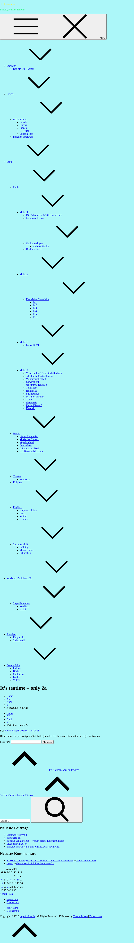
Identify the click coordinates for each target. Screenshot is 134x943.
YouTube (24, 606)
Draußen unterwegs (23, 136)
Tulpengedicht (14, 837)
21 (8, 886)
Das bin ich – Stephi (23, 68)
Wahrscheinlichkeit (36, 379)
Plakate (17, 668)
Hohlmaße (31, 390)
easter (22, 513)
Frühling (24, 547)
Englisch (17, 507)
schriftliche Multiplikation (39, 376)
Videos (16, 680)
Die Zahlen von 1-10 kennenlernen (44, 215)
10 (18, 879)
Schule (10, 161)
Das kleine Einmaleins (37, 299)
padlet (23, 609)
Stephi (7, 730)
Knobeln (30, 408)
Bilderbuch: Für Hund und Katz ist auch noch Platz (33, 846)
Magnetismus (26, 550)
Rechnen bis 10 (34, 249)
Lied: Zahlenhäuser (16, 843)
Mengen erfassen (35, 218)
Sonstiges (11, 634)
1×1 (35, 302)
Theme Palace (80, 916)
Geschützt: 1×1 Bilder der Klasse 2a (35, 863)
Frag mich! (18, 637)
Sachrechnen (32, 393)
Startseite (11, 65)
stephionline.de (8, 4)
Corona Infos (13, 665)
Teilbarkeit (31, 387)
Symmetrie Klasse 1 (17, 834)
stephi (10, 863)
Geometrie (31, 402)
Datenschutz (13, 902)
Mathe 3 (24, 342)
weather (24, 519)
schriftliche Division (36, 384)
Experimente (26, 133)
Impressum (12, 899)
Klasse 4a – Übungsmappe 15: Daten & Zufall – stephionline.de (40, 860)
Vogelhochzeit (27, 442)
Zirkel (29, 399)
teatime (23, 516)
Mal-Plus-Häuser (35, 396)
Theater (17, 476)
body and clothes (28, 510)
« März (3, 893)
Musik (16, 433)
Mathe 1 (24, 212)
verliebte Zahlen (41, 246)
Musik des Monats (29, 439)
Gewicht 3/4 (32, 345)
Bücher (23, 125)
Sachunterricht (20, 544)
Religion (17, 482)
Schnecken (25, 553)
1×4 (35, 311)
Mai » (12, 893)
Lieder (16, 677)
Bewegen (24, 130)
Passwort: (5, 741)
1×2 (35, 305)
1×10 (35, 317)
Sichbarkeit (19, 640)
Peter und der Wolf (29, 448)
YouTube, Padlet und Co (19, 578)
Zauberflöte (26, 445)
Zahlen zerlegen (34, 243)
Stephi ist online (21, 603)
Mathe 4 (24, 370)
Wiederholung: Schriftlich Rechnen (44, 373)
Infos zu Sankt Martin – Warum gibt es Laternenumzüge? (36, 840)
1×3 (35, 308)
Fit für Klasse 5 (34, 405)
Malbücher (18, 674)
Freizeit (10, 94)
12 (1, 883)
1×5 (35, 314)
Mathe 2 (24, 274)
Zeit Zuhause (20, 119)
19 (1, 886)
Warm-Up (25, 479)
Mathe (16, 187)
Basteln (23, 122)
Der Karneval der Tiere (31, 451)
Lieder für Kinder (29, 436)
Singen (23, 128)
